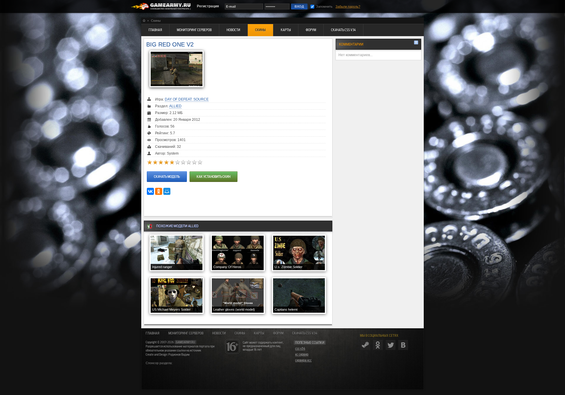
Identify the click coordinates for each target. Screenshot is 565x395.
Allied (175, 106)
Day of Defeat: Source (187, 99)
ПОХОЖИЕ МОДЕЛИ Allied (177, 226)
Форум (278, 333)
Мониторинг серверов (185, 333)
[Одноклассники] (158, 191)
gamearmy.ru (185, 342)
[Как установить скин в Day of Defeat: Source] (212, 170)
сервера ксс (303, 360)
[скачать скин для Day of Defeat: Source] (167, 170)
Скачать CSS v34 (304, 333)
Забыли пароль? (347, 6)
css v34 (300, 349)
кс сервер (301, 354)
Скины (240, 333)
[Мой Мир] (166, 191)
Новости (219, 333)
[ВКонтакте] (150, 191)
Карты (259, 333)
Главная (152, 333)
